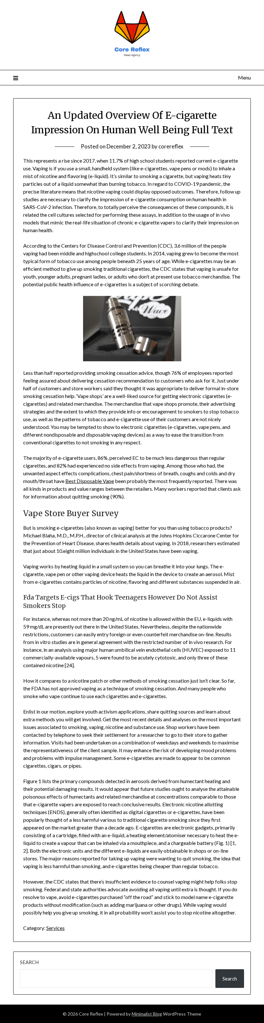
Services (55, 928)
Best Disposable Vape (89, 481)
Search (29, 962)
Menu (244, 77)
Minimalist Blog (147, 1014)
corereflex (171, 146)
